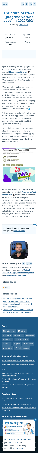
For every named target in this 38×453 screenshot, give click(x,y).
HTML (20, 335)
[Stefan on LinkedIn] (23, 263)
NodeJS (9, 340)
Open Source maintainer (15, 275)
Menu (5, 4)
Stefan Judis (23, 24)
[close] (35, 419)
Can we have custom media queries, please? (16, 404)
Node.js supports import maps (12, 370)
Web (8, 344)
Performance (24, 348)
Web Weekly (18, 448)
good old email (19, 231)
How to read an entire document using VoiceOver (18, 361)
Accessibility (23, 340)
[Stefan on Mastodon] (30, 263)
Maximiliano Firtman (18, 72)
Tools (8, 335)
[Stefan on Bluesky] (27, 263)
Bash (31, 335)
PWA (6, 287)
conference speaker (25, 273)
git (18, 344)
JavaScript (10, 331)
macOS (9, 348)
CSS (23, 331)
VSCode (30, 344)
